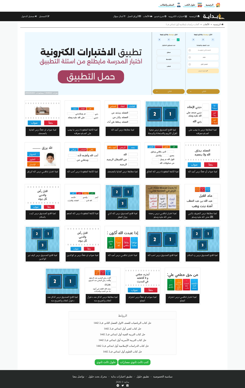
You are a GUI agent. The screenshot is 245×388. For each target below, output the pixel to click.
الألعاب (146, 16)
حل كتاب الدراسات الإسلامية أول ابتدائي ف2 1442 (122, 346)
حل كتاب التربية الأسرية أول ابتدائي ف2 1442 (122, 340)
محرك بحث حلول (97, 376)
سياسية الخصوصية (163, 376)
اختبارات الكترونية (176, 16)
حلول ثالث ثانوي (106, 362)
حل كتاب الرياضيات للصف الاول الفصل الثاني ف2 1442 (122, 323)
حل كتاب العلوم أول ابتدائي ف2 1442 (122, 351)
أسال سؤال (118, 16)
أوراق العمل (132, 16)
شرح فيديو (159, 16)
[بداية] (214, 16)
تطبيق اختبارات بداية (121, 376)
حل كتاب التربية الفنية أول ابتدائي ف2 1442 (122, 334)
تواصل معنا (78, 376)
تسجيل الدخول (28, 16)
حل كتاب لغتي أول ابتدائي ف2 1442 (122, 328)
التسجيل (43, 16)
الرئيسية (209, 5)
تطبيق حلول (142, 376)
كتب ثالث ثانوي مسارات (134, 362)
